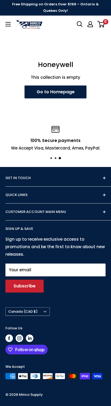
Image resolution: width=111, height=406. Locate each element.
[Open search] (80, 24)
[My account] (90, 24)
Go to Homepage (56, 92)
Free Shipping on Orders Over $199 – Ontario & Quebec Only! (55, 7)
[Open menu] (8, 24)
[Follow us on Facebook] (9, 338)
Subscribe (24, 286)
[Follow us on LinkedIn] (29, 338)
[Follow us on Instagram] (19, 338)
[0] (101, 24)
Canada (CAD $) (23, 311)
